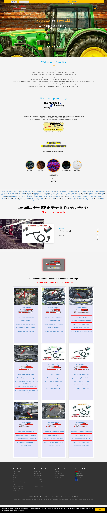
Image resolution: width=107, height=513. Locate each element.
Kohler (53, 195)
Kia (49, 195)
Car (14, 473)
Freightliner (36, 193)
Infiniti (3, 195)
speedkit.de (80, 471)
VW (63, 200)
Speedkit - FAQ (37, 484)
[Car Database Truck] (28, 207)
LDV (93, 195)
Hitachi (74, 193)
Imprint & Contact (59, 477)
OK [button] (100, 509)
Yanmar (82, 200)
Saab (36, 198)
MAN (19, 196)
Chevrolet (41, 191)
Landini (89, 195)
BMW (22, 191)
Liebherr (102, 195)
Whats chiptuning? (38, 475)
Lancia (76, 195)
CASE (32, 191)
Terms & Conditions (59, 475)
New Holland (92, 196)
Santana (52, 198)
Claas (57, 191)
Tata (25, 200)
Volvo (59, 200)
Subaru (92, 198)
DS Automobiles (12, 193)
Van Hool (44, 200)
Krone (58, 195)
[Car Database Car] (36, 207)
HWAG (96, 193)
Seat (62, 198)
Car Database (16, 471)
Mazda (45, 196)
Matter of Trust (37, 471)
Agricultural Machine (18, 488)
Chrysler (47, 191)
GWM (65, 193)
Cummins (63, 191)
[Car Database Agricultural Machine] (86, 207)
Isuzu (15, 195)
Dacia (68, 191)
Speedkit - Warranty (39, 486)
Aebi (3, 191)
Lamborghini (69, 195)
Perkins (4, 198)
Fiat (27, 193)
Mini (67, 196)
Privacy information (59, 473)
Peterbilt (9, 198)
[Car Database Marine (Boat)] (21, 207)
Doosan (4, 193)
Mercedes (59, 196)
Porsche (21, 198)
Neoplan (85, 196)
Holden (79, 193)
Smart (75, 198)
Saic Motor (42, 198)
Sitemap (57, 479)
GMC (54, 193)
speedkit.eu (80, 477)
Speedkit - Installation (39, 482)
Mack (8, 196)
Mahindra (14, 196)
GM (50, 193)
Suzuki (102, 198)
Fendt (23, 193)
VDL (49, 200)
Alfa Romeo (9, 191)
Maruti (23, 196)
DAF (78, 191)
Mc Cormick (52, 196)
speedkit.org (80, 475)
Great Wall (59, 193)
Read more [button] (21, 510)
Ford (30, 193)
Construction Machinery (19, 482)
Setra (66, 198)
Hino (69, 193)
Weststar (76, 200)
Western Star (68, 200)
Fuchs (42, 193)
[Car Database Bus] (55, 207)
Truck (14, 477)
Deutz (97, 191)
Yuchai (87, 200)
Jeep (32, 195)
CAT (36, 191)
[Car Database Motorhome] (43, 207)
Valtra (38, 200)
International (9, 195)
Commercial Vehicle (18, 486)
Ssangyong (81, 198)
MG (64, 196)
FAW (19, 193)
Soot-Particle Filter (38, 479)
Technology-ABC (38, 473)
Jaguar (24, 195)
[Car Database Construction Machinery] (66, 207)
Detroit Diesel (90, 191)
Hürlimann (90, 193)
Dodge (102, 191)
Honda (84, 193)
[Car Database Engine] (48, 207)
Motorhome (16, 475)
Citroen (53, 191)
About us (57, 471)
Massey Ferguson (37, 196)
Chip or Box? (37, 477)
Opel (103, 196)
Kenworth (44, 195)
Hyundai (101, 193)
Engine (14, 484)
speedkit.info (80, 473)
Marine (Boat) (16, 490)
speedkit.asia (81, 480)
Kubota (63, 195)
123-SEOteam (74, 496)
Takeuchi (20, 200)
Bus (14, 479)
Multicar (79, 196)
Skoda (70, 198)
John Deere (37, 195)
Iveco (20, 195)
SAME (47, 198)
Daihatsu (83, 191)
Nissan (99, 196)
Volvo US (53, 200)
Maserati (29, 196)
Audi (18, 191)
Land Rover (82, 195)
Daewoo (73, 191)
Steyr (87, 198)
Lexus (97, 195)
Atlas (14, 191)
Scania (58, 198)
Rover (32, 198)
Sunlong (97, 198)
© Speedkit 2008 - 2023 (35, 496)
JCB (28, 195)
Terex (29, 200)
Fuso (46, 193)
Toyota (34, 200)
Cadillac (27, 191)
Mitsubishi (73, 196)
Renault (27, 198)
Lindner (4, 196)
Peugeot (15, 198)
